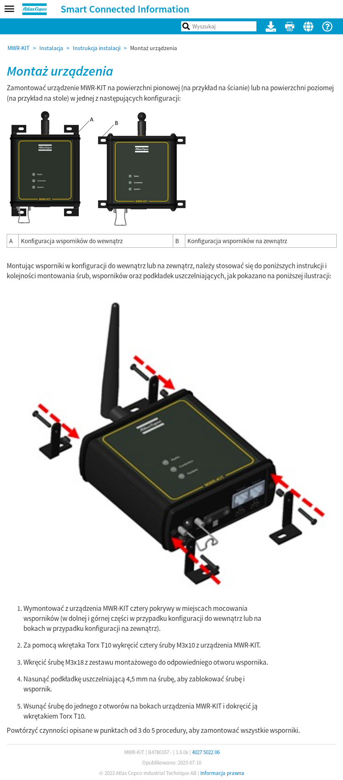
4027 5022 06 (206, 752)
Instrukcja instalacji (96, 48)
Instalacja (51, 48)
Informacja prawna (222, 773)
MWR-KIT (19, 48)
